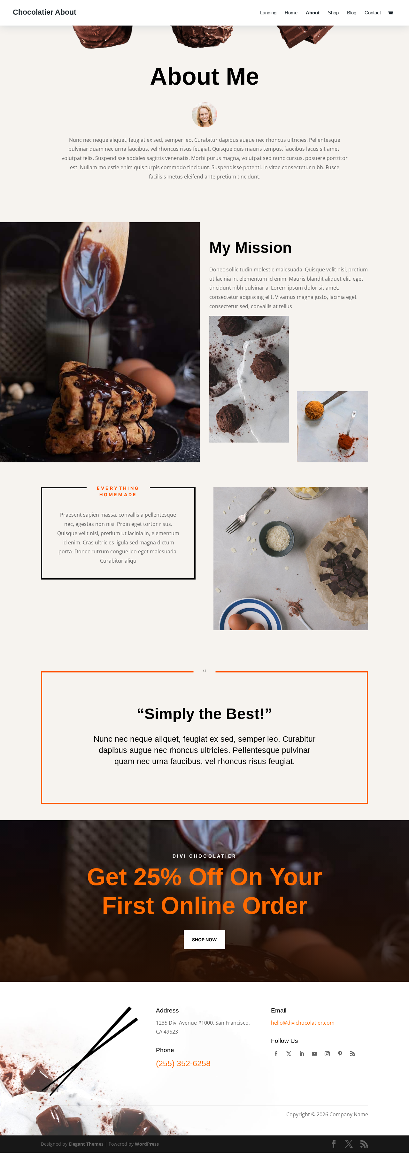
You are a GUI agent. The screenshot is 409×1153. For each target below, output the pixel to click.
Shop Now (204, 939)
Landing (268, 13)
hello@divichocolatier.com (303, 1022)
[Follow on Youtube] (314, 1054)
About (313, 13)
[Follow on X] (289, 1054)
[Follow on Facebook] (276, 1054)
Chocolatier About (44, 12)
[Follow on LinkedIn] (302, 1054)
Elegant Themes (86, 1144)
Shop (333, 13)
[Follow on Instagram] (327, 1054)
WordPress (147, 1144)
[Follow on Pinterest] (340, 1054)
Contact (373, 13)
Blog (351, 13)
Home (291, 13)
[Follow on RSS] (353, 1054)
